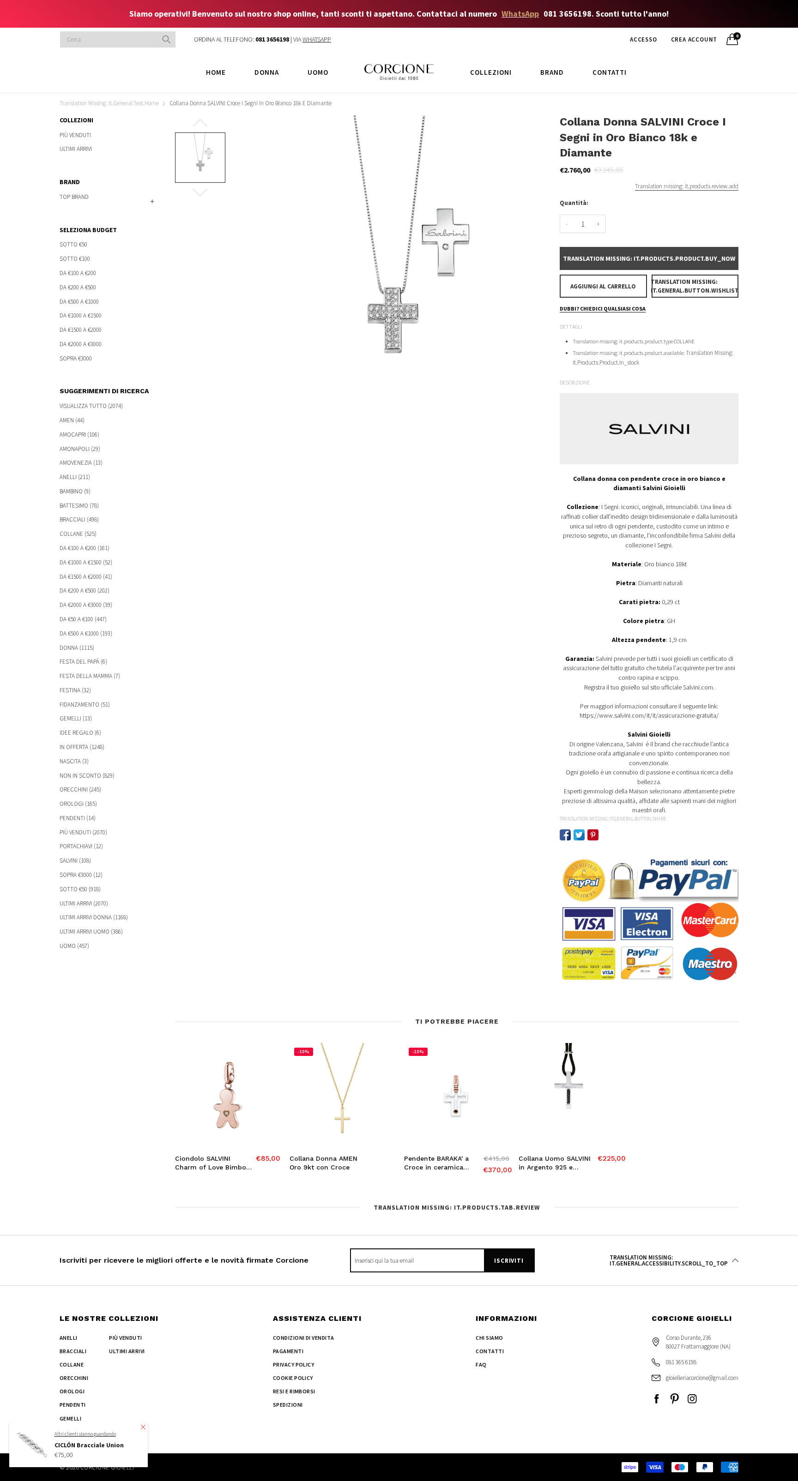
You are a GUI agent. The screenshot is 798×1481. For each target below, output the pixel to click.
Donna (266, 72)
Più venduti (75, 135)
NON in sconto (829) (87, 775)
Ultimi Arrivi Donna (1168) (94, 917)
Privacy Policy (293, 1364)
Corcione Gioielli (107, 1467)
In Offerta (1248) (82, 747)
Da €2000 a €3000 (81, 344)
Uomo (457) (74, 945)
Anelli (69, 1337)
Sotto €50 (73, 244)
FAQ (481, 1364)
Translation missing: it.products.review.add (686, 186)
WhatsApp (520, 13)
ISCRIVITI (508, 1261)
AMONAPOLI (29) (80, 449)
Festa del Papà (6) (83, 662)
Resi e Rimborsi (294, 1391)
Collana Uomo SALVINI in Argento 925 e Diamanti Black (555, 1163)
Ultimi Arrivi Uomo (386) (91, 931)
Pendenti (73, 1404)
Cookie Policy (293, 1377)
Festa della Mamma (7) (90, 676)
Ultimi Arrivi (76, 148)
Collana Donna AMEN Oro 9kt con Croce (323, 1163)
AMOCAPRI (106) (79, 434)
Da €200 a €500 (78, 287)
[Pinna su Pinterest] (592, 834)
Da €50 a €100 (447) (83, 619)
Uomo (318, 72)
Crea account (694, 39)
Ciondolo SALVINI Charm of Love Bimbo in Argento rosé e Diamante (210, 1163)
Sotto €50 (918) (80, 889)
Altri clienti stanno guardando (85, 1434)
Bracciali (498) (79, 519)
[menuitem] (216, 72)
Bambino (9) (75, 491)
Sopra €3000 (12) (81, 875)
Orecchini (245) (80, 789)
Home (216, 72)
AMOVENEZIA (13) (81, 463)
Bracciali (73, 1351)
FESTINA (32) (75, 690)
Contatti (609, 72)
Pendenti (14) (78, 818)
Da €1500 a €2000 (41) (86, 577)
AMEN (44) (72, 420)
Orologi (72, 1391)
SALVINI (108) (75, 860)
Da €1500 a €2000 (81, 330)
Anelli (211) (75, 477)
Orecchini (74, 1377)
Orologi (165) (78, 804)
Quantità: (574, 203)
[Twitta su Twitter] (579, 834)
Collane (72, 1364)
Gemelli (70, 1418)
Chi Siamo (489, 1337)
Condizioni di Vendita (303, 1337)
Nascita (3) (74, 761)
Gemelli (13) (76, 718)
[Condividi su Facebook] (565, 834)
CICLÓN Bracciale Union (89, 1445)
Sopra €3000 (76, 357)
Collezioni (491, 72)
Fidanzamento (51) (85, 704)
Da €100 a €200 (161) (84, 548)
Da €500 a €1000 (79, 302)
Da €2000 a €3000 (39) (86, 605)
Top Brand (74, 197)
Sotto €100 (75, 259)
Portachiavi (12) (81, 846)
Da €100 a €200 (78, 273)
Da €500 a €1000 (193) (86, 633)
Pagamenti (288, 1351)
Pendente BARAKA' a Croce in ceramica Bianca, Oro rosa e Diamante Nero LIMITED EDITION (442, 1163)
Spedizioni (288, 1404)
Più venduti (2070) (83, 832)
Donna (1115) (77, 648)
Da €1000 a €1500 (81, 315)
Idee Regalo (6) (80, 733)
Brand (552, 72)
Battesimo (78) (79, 506)
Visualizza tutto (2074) (91, 406)
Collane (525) (78, 534)
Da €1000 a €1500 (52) (86, 562)
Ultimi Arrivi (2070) (84, 903)
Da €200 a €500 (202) (84, 590)
